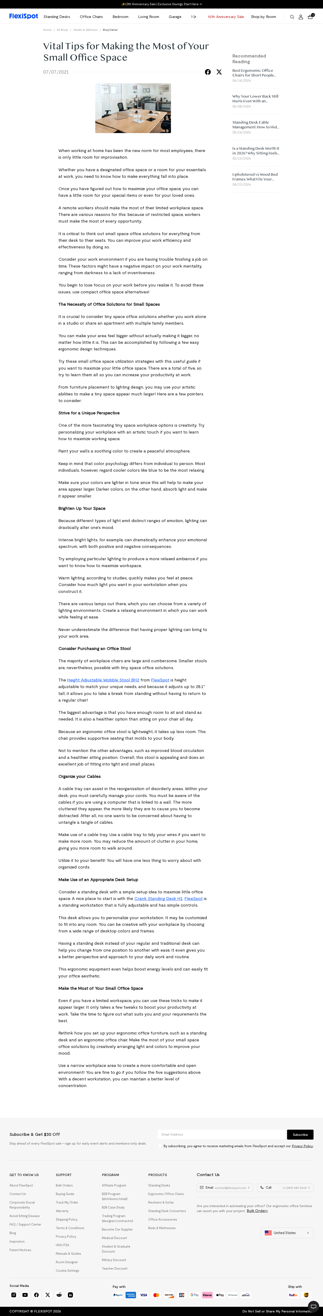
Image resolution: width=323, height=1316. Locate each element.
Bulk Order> (257, 1211)
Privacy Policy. (302, 1146)
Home (47, 29)
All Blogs (62, 29)
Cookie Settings (67, 1270)
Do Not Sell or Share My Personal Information (278, 1311)
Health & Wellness (85, 29)
